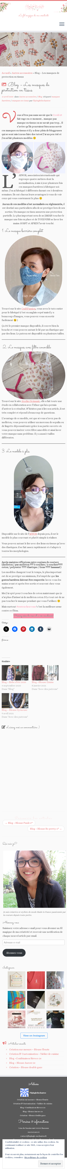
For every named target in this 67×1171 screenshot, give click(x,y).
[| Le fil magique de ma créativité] (33, 7)
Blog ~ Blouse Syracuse (14, 710)
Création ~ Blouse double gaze (25, 1067)
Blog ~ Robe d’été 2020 (14, 682)
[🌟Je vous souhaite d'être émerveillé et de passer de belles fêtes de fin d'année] (36, 1019)
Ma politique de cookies (35, 1157)
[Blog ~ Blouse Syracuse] (15, 700)
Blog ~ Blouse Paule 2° (19, 823)
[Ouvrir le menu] (61, 24)
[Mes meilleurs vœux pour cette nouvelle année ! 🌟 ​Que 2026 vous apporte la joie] (16, 1019)
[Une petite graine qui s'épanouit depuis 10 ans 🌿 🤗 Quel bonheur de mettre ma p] (55, 1000)
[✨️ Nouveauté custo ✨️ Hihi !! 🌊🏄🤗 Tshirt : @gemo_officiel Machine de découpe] (36, 980)
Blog (40, 96)
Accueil (6, 73)
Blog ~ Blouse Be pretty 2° (46, 828)
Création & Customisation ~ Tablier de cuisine (34, 1054)
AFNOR (33, 533)
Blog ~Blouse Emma (42, 682)
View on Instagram (34, 1035)
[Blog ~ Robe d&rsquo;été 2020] (15, 672)
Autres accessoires (22, 73)
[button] (17, 157)
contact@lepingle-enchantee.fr (33, 1136)
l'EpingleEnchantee (41, 100)
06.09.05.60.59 (34, 1132)
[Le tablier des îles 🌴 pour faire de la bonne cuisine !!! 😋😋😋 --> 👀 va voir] (16, 1000)
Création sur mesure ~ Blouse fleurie (29, 1049)
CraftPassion (28, 308)
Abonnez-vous (14, 952)
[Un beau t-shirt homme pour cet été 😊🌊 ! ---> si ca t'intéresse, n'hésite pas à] (36, 1000)
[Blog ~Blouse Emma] (45, 672)
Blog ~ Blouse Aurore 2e (22, 1062)
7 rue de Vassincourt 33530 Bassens (33, 1128)
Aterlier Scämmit (30, 401)
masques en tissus (20, 100)
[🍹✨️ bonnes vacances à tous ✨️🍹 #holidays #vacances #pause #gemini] (16, 980)
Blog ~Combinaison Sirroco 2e (25, 1058)
